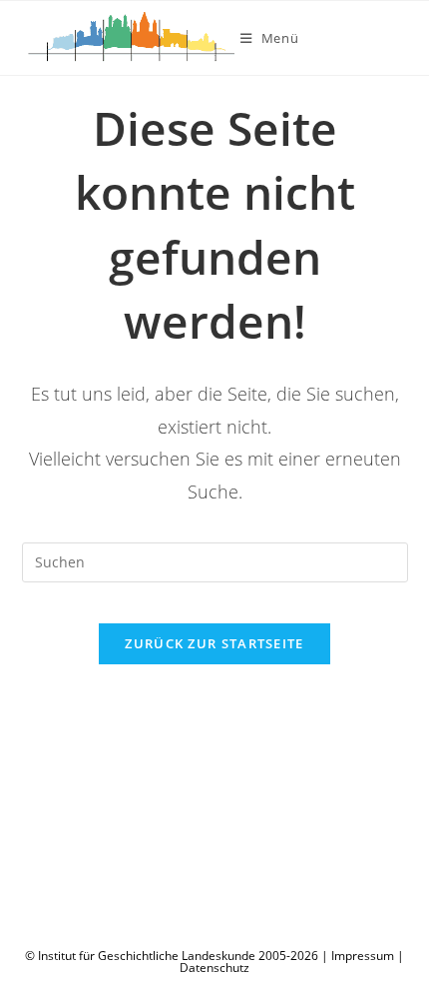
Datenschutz (214, 967)
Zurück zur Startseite (214, 643)
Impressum (362, 955)
